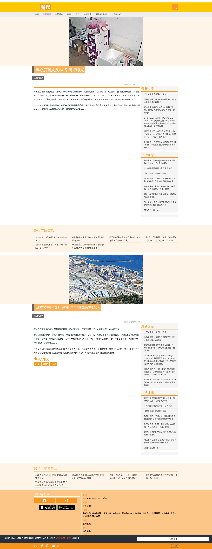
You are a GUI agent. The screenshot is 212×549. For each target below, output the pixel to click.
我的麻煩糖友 (102, 14)
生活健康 (107, 513)
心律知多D (116, 14)
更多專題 (96, 516)
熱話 (99, 498)
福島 (54, 364)
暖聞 (105, 498)
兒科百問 (156, 513)
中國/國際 (38, 78)
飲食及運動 (97, 513)
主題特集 (59, 14)
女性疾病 (165, 513)
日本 (38, 364)
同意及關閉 (173, 539)
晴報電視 (47, 14)
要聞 (94, 498)
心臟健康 (137, 513)
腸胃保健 (147, 513)
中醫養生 (117, 513)
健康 (37, 14)
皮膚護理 (87, 516)
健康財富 (88, 14)
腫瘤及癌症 (127, 513)
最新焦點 (87, 498)
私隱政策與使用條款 (63, 538)
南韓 (46, 364)
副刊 (78, 14)
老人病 (174, 513)
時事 (69, 14)
